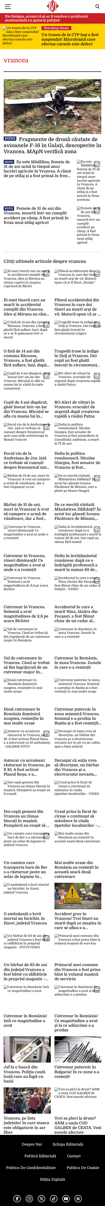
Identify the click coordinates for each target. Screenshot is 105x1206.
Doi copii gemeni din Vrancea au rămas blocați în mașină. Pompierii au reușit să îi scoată (26, 821)
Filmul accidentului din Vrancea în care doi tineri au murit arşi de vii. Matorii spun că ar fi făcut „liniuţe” (77, 309)
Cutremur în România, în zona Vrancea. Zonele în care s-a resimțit (77, 663)
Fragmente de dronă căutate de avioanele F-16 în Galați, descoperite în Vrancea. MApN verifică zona (52, 145)
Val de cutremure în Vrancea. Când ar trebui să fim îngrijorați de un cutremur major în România (27, 667)
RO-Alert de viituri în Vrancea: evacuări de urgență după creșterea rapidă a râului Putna (76, 409)
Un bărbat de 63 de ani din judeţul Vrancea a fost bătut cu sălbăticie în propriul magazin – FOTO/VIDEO (25, 974)
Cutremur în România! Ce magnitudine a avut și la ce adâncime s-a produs (76, 1023)
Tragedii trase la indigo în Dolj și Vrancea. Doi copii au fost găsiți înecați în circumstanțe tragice (76, 360)
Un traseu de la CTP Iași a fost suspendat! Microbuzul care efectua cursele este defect (70, 39)
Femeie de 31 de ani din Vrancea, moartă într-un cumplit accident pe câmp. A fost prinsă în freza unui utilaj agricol (36, 215)
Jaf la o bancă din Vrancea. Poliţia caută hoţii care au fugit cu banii (24, 1074)
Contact (74, 1156)
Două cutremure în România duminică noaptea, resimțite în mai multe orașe (24, 716)
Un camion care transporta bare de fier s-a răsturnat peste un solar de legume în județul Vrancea (25, 872)
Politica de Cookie (83, 1168)
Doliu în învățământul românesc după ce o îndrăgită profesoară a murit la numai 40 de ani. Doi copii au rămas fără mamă (76, 567)
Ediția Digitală (52, 1179)
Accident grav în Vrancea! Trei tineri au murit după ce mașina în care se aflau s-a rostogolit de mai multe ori (77, 926)
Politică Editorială (40, 1156)
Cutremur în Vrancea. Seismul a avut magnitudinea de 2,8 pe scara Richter (26, 614)
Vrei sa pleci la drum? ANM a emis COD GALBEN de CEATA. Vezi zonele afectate (77, 1125)
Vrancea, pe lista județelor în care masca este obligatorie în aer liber (26, 1125)
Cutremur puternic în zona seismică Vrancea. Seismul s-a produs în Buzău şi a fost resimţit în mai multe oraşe (77, 718)
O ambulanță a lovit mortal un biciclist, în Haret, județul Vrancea (25, 918)
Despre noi (32, 1144)
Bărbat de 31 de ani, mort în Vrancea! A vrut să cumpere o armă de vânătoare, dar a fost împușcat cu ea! (26, 514)
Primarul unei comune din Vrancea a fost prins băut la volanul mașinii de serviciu (77, 972)
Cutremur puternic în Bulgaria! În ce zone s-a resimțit (76, 1072)
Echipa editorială (68, 1144)
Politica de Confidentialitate (31, 1168)
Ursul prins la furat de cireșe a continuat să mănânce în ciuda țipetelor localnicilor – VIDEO (76, 821)
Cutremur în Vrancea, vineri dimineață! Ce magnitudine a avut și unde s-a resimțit (24, 563)
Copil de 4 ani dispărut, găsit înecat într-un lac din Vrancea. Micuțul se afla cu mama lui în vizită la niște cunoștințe (26, 414)
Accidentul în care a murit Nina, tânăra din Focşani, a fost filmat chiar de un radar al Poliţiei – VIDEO (76, 616)
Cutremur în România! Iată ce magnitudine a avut (25, 1020)
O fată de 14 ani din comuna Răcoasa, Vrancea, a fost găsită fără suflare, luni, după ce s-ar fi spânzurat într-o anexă (27, 363)
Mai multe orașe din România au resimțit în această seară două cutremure (76, 870)
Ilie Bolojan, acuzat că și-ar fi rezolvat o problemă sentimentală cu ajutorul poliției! (46, 18)
